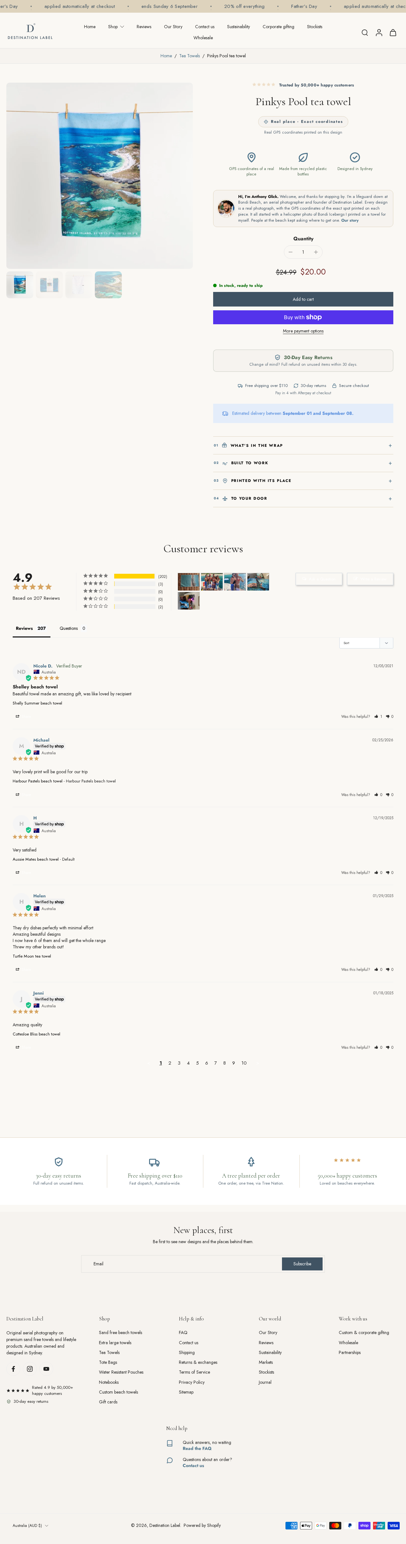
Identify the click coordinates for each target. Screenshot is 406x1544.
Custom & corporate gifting (364, 1333)
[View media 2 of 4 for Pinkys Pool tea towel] (49, 284)
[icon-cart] (393, 32)
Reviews (144, 26)
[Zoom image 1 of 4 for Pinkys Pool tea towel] (99, 176)
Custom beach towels (118, 1392)
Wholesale (203, 38)
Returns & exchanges (198, 1362)
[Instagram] (30, 1369)
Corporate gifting (278, 26)
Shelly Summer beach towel (37, 703)
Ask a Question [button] (322, 579)
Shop (113, 26)
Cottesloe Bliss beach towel (36, 1034)
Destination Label (164, 1525)
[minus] (290, 252)
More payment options (303, 331)
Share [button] (25, 716)
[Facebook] (13, 1369)
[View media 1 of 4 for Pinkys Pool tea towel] (19, 284)
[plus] (316, 252)
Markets (266, 1362)
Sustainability (238, 26)
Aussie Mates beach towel (36, 859)
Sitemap (186, 1392)
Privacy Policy (192, 1382)
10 (244, 1063)
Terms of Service (194, 1372)
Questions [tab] (69, 628)
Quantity (303, 238)
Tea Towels (189, 56)
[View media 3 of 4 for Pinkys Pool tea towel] (78, 284)
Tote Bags (108, 1362)
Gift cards (108, 1402)
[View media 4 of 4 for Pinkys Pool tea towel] (108, 284)
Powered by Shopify (202, 1525)
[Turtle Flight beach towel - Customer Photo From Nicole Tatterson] (258, 582)
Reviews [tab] (24, 628)
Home (89, 26)
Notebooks (109, 1382)
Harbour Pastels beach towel (37, 781)
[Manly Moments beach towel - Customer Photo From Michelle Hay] (212, 582)
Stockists (314, 26)
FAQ (183, 1333)
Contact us (204, 26)
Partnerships (350, 1353)
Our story (350, 220)
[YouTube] (46, 1369)
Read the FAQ (197, 1448)
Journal (265, 1382)
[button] (303, 299)
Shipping (187, 1353)
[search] (365, 32)
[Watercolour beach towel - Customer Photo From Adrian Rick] (189, 601)
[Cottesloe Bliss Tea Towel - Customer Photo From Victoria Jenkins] (189, 582)
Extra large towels (115, 1343)
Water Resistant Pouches (121, 1372)
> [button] (257, 1063)
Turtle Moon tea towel (32, 956)
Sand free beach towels (120, 1333)
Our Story (173, 26)
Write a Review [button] (373, 579)
